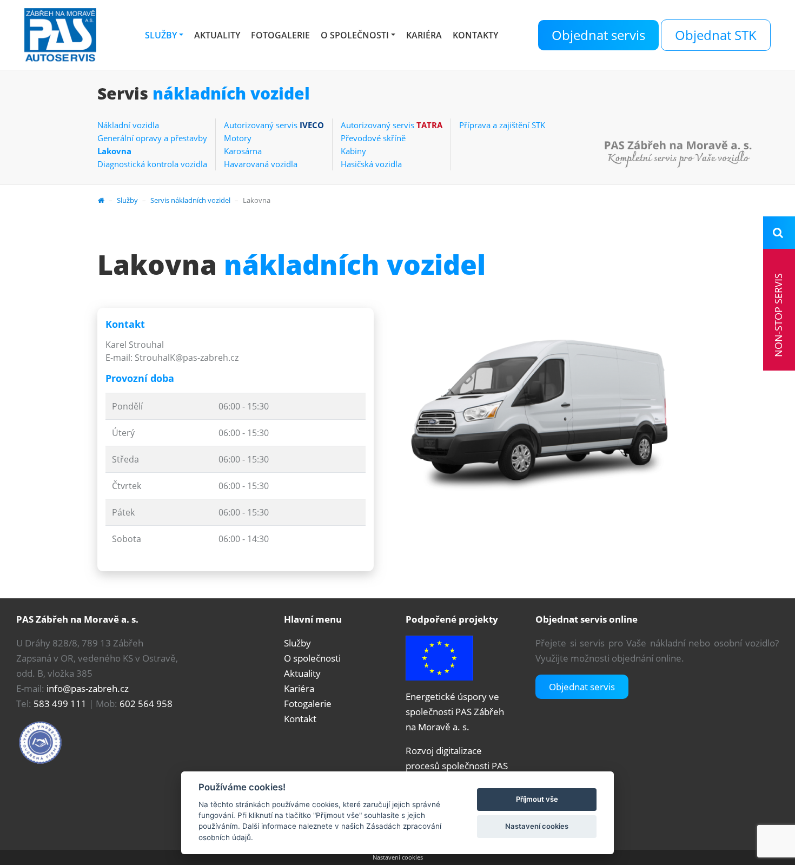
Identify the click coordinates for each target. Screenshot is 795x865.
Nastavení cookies (398, 857)
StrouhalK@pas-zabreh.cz (187, 358)
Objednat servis (598, 35)
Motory (237, 138)
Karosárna (243, 151)
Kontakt (300, 718)
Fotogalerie (280, 35)
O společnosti (355, 35)
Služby (161, 35)
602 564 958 (146, 703)
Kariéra (424, 35)
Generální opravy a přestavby (152, 138)
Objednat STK (716, 35)
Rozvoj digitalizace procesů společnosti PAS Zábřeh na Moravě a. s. (457, 765)
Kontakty (475, 35)
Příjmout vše (537, 799)
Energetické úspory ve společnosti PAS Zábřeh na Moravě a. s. (455, 711)
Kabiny (353, 151)
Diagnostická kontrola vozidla (152, 164)
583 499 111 (60, 703)
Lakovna (114, 151)
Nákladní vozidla (128, 125)
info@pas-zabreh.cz (88, 688)
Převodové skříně (373, 138)
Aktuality (217, 35)
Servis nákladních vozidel (190, 200)
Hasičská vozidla (371, 164)
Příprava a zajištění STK (502, 125)
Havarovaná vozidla (260, 164)
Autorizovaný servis (274, 125)
